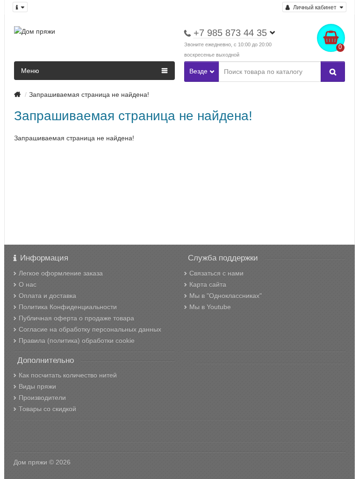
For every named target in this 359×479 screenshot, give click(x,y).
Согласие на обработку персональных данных (90, 329)
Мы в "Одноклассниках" (225, 295)
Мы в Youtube (210, 307)
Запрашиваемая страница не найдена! (89, 94)
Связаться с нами (216, 273)
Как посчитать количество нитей (68, 375)
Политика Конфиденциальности (68, 307)
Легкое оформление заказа (61, 273)
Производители (42, 397)
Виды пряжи (37, 386)
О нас (27, 284)
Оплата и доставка (47, 295)
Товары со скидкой (47, 409)
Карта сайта (207, 284)
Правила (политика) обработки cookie (77, 340)
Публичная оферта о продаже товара (76, 318)
